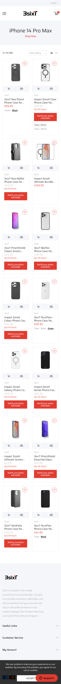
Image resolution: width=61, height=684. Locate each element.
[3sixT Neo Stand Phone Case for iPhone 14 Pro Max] (16, 72)
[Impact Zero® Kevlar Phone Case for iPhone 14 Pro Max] (45, 360)
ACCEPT (30, 678)
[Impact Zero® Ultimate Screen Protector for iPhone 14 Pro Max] (16, 429)
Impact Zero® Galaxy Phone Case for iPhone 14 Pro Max (15, 392)
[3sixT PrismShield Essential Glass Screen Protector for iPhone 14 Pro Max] (45, 429)
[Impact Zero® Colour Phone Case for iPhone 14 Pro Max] (16, 291)
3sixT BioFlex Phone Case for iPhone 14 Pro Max (45, 251)
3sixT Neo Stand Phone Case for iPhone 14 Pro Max (15, 102)
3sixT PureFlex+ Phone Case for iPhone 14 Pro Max (45, 320)
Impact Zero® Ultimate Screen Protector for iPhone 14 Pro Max (15, 461)
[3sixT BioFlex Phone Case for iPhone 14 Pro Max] (45, 221)
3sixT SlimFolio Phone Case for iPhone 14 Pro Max (15, 529)
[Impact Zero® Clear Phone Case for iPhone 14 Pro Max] (45, 72)
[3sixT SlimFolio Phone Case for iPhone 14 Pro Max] (16, 499)
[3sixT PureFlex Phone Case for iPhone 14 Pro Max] (45, 499)
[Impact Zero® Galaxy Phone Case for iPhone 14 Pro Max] (16, 360)
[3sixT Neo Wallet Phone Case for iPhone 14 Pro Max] (16, 152)
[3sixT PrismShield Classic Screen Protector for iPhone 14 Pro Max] (16, 221)
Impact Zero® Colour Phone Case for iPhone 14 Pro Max (15, 322)
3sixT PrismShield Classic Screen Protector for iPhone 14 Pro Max (15, 253)
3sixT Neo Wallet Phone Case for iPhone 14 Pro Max (15, 182)
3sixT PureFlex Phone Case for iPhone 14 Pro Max (45, 529)
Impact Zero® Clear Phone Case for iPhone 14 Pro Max (45, 102)
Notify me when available (45, 117)
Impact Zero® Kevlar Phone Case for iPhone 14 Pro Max (45, 392)
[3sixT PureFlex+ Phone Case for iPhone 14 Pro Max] (45, 291)
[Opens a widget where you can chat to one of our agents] (46, 678)
